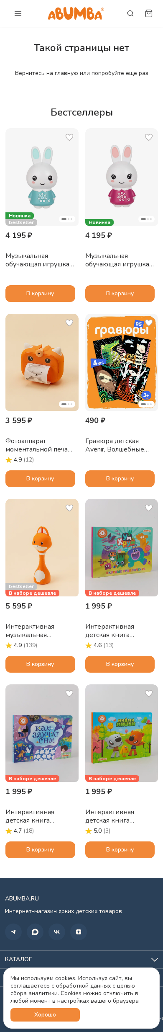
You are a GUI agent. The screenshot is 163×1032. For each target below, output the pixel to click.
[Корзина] (149, 13)
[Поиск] (130, 13)
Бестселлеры (82, 112)
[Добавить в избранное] (69, 137)
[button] (42, 177)
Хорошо (45, 1015)
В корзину (40, 293)
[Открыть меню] (18, 13)
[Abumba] (76, 13)
